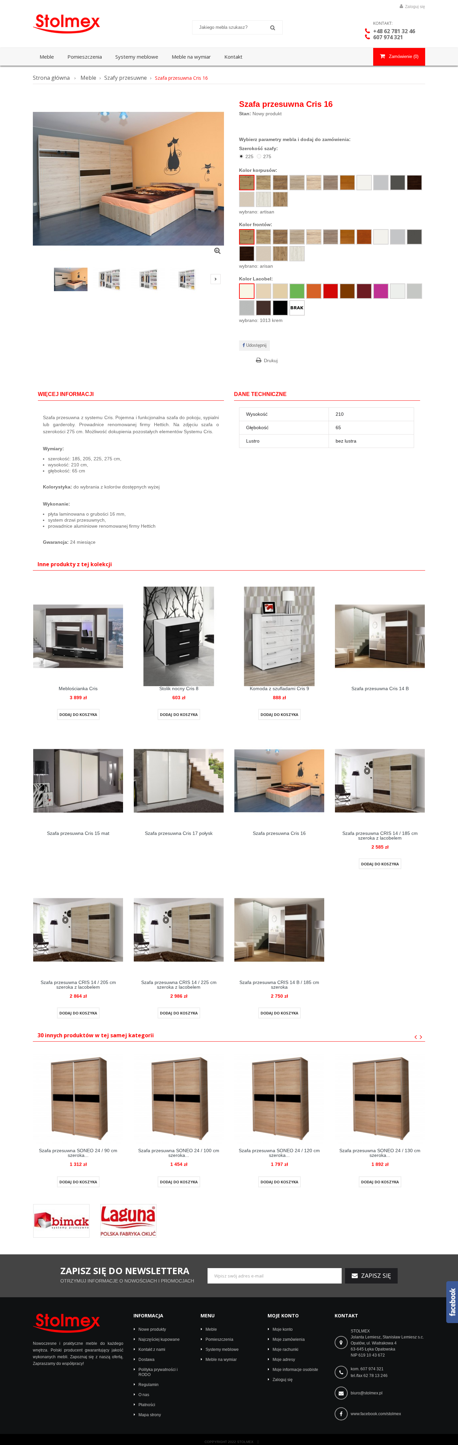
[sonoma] (297, 183)
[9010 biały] (398, 291)
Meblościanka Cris (78, 688)
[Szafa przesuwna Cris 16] (71, 279)
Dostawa (146, 1359)
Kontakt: (383, 23)
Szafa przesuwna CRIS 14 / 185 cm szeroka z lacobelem (380, 835)
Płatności (146, 1404)
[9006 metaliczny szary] (247, 308)
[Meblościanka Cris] (78, 636)
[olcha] (347, 183)
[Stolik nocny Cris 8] (179, 636)
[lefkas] (280, 183)
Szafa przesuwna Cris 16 (279, 833)
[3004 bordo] (364, 291)
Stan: (245, 113)
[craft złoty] (263, 183)
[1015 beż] (263, 291)
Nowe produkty (152, 1329)
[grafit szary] (398, 183)
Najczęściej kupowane (159, 1339)
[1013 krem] (247, 291)
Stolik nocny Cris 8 (178, 688)
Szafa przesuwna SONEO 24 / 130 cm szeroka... (379, 1153)
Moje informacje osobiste (295, 1369)
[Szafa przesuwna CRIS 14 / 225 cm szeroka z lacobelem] (179, 929)
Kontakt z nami (151, 1349)
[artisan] (247, 183)
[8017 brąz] (347, 291)
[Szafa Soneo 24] (78, 1098)
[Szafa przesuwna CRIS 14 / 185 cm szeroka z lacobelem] (380, 780)
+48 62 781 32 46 (394, 31)
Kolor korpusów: (259, 170)
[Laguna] (128, 1220)
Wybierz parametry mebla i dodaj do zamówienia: (295, 139)
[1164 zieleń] (297, 291)
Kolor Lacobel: (256, 278)
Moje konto (283, 1315)
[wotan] (280, 199)
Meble (211, 1329)
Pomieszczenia (219, 1339)
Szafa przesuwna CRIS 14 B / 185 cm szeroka (279, 984)
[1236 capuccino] (280, 291)
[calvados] (364, 237)
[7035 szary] (414, 291)
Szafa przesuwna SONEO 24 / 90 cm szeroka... (78, 1153)
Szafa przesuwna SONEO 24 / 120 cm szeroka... (279, 1153)
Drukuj (271, 360)
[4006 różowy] (381, 291)
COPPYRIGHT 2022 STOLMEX (229, 1442)
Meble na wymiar (221, 1359)
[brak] (297, 308)
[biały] (364, 183)
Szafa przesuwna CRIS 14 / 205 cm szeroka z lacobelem (78, 984)
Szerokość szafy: (259, 148)
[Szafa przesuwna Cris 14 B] (380, 636)
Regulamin (148, 1384)
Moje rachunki (285, 1349)
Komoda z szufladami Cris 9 (279, 688)
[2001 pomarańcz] (314, 291)
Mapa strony (149, 1415)
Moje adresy (284, 1359)
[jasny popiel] (381, 183)
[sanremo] (314, 183)
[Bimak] (61, 1220)
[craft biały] (263, 199)
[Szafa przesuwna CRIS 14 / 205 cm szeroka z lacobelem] (78, 929)
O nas (143, 1394)
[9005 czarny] (280, 308)
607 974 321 (388, 37)
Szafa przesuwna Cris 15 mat (78, 833)
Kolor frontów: (256, 224)
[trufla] (331, 183)
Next (216, 279)
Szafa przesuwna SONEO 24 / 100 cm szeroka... (178, 1153)
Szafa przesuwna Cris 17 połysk (179, 833)
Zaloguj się (414, 6)
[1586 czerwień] (331, 291)
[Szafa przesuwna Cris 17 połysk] (179, 780)
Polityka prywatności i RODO (158, 1372)
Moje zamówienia (289, 1339)
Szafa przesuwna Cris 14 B (380, 688)
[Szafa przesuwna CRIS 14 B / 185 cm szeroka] (279, 929)
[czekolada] (414, 183)
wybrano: (256, 211)
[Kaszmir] (247, 199)
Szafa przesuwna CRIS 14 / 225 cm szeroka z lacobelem (179, 984)
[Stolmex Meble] (78, 24)
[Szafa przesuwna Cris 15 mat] (78, 780)
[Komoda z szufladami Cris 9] (279, 636)
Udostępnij (256, 345)
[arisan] (247, 237)
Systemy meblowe (222, 1349)
